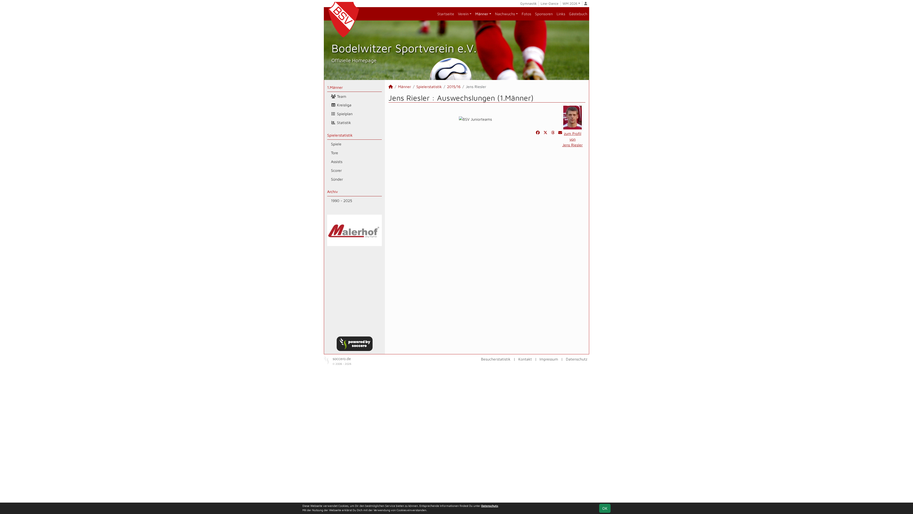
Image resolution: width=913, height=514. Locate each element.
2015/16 (454, 86)
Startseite (445, 14)
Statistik (343, 122)
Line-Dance (549, 3)
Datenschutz (576, 359)
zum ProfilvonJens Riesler (572, 139)
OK (604, 508)
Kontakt (525, 359)
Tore (334, 153)
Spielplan (344, 114)
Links (561, 14)
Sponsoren (544, 14)
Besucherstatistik (495, 359)
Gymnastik (528, 3)
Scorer (336, 170)
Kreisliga (343, 105)
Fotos (526, 14)
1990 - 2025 (341, 200)
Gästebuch (578, 14)
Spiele (336, 144)
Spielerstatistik (340, 135)
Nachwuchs (505, 14)
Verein (463, 14)
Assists (336, 161)
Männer (481, 14)
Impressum (548, 359)
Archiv (332, 191)
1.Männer (335, 87)
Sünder (337, 179)
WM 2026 (570, 3)
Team (341, 96)
